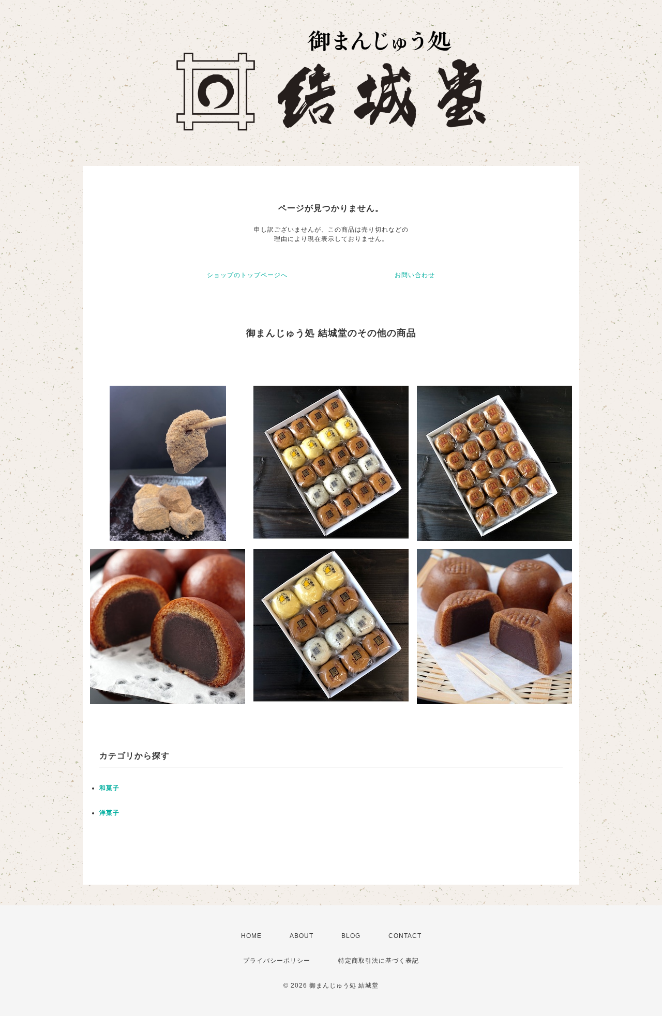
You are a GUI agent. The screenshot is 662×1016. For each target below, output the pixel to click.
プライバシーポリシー (276, 960)
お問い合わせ (415, 275)
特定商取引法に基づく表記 (378, 960)
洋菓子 (109, 812)
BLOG (350, 935)
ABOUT (301, 935)
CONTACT (405, 935)
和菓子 (109, 788)
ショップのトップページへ (247, 275)
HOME (251, 935)
